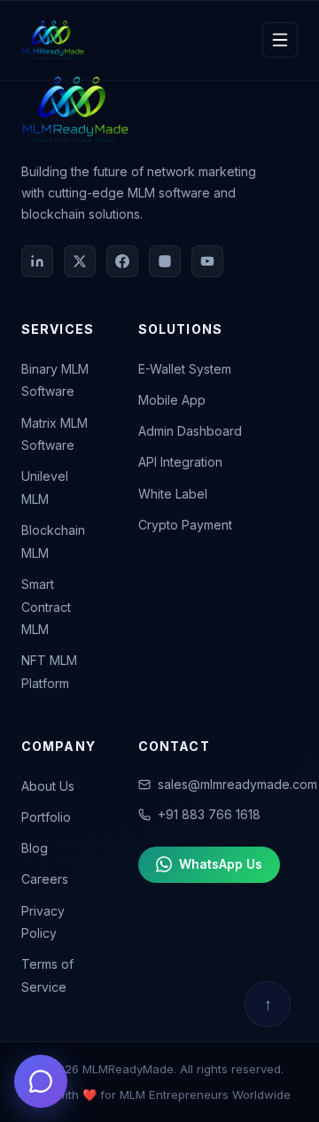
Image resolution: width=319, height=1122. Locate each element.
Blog (34, 847)
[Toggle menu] (280, 40)
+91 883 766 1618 (209, 814)
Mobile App (172, 399)
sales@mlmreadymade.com (237, 784)
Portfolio (46, 816)
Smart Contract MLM (46, 606)
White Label (172, 493)
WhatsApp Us (220, 863)
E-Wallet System (184, 368)
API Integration (180, 461)
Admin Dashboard (190, 430)
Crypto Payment (185, 524)
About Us (47, 785)
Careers (44, 878)
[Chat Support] (40, 1081)
